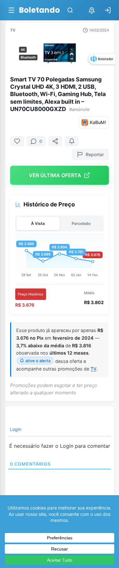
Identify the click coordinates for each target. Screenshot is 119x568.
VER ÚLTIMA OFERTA (55, 175)
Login (15, 429)
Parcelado (81, 223)
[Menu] (11, 10)
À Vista (38, 223)
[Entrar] (107, 10)
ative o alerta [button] (37, 360)
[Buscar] (70, 10)
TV (13, 30)
